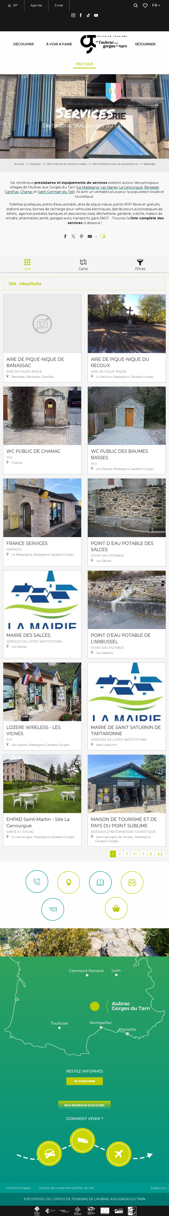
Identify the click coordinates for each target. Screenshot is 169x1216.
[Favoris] (145, 5)
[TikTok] (88, 16)
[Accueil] (100, 882)
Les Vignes (109, 187)
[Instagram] (73, 16)
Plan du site (85, 1188)
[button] (135, 5)
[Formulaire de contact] (52, 909)
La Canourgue (131, 187)
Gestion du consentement (58, 1188)
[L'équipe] (132, 882)
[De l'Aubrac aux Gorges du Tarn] (103, 44)
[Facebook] (81, 16)
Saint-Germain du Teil (56, 192)
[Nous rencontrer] (68, 882)
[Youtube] (96, 16)
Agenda (36, 5)
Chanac (26, 192)
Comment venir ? (84, 1118)
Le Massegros (88, 187)
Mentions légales (18, 1188)
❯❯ (160, 854)
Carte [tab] (83, 269)
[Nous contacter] (36, 881)
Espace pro (159, 1188)
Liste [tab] (27, 269)
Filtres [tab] (140, 269)
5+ (135, 854)
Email (59, 5)
